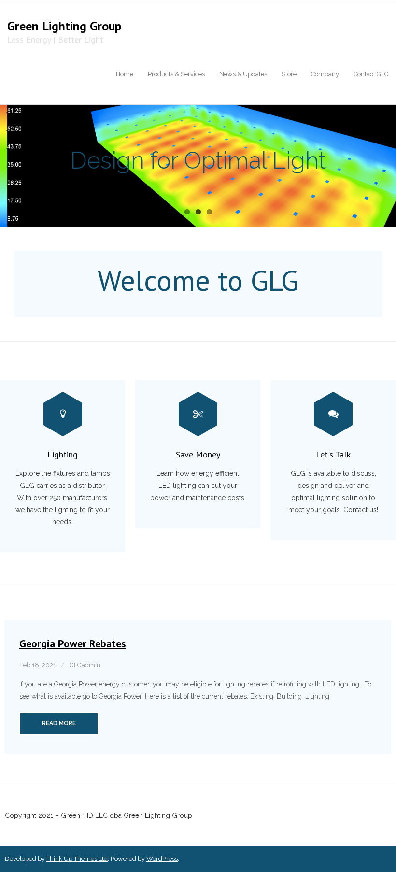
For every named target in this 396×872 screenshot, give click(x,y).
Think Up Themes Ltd (77, 858)
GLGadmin (85, 665)
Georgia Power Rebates (72, 643)
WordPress (162, 858)
